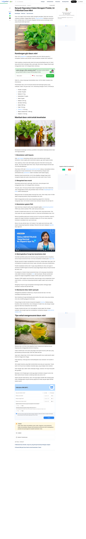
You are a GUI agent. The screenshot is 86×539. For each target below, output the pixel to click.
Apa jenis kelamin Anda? (20, 392)
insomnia (43, 302)
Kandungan (17, 13)
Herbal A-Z (29, 5)
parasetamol (27, 172)
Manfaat (23, 13)
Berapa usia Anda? (19, 395)
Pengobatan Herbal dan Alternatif (20, 5)
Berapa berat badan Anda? (21, 401)
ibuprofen (51, 225)
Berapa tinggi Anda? (20, 398)
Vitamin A (20, 109)
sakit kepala (20, 158)
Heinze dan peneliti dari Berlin (33, 169)
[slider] (29, 250)
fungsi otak (51, 258)
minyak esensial (39, 18)
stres (33, 274)
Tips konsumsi (29, 13)
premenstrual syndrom (47, 207)
